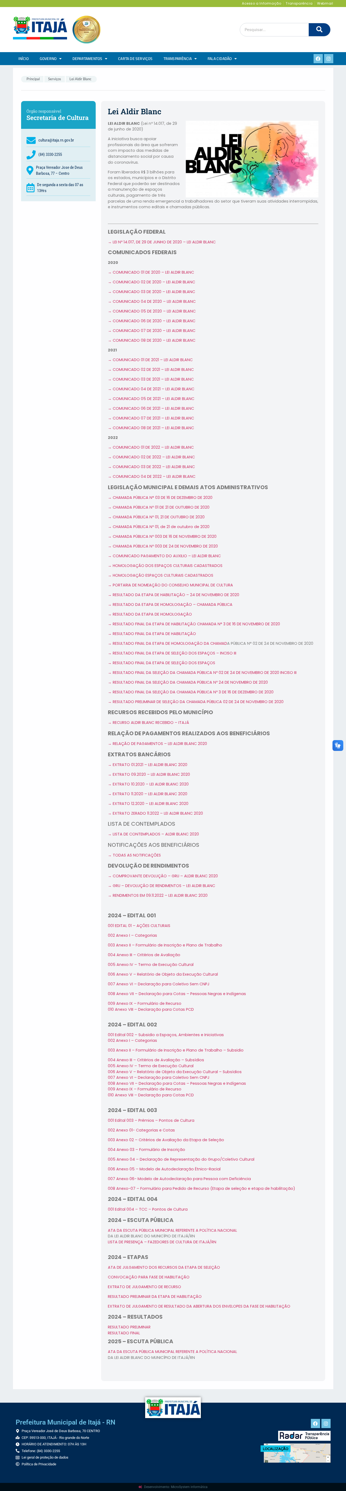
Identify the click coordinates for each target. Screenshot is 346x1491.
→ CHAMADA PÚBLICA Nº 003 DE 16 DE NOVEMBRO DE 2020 (162, 536)
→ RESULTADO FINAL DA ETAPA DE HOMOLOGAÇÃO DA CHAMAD (167, 643)
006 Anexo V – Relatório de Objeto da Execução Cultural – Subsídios (175, 1071)
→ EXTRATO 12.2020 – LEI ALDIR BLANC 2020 (148, 803)
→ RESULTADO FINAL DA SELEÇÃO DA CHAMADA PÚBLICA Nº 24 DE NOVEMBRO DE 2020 (188, 682)
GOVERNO (48, 58)
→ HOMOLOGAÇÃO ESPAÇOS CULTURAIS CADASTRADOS (160, 575)
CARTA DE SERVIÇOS (135, 58)
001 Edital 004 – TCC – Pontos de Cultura (148, 1209)
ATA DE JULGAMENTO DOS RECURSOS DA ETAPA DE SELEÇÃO (164, 1267)
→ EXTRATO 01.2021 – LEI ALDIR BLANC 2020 (147, 764)
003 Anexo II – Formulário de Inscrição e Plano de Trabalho (165, 945)
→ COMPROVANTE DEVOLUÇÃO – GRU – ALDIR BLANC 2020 (163, 876)
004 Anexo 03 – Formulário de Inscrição (146, 1149)
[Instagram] (328, 58)
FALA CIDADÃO (220, 58)
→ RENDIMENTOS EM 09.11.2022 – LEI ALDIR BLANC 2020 (158, 895)
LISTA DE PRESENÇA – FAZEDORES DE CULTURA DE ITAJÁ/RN (162, 1242)
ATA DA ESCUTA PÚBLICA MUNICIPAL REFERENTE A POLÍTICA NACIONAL (172, 1230)
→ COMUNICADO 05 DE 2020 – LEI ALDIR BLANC (152, 311)
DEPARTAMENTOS (87, 58)
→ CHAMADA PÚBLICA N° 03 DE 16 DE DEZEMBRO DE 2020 (160, 497)
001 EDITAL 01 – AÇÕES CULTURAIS (139, 925)
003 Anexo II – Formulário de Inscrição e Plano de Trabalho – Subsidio (176, 1050)
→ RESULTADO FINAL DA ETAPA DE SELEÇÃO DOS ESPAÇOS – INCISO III (172, 653)
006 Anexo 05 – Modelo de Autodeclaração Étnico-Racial (164, 1169)
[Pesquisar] (319, 29)
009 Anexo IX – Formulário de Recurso (144, 1089)
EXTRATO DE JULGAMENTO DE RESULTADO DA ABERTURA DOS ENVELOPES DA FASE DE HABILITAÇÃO (199, 1306)
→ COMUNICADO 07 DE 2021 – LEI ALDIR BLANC (151, 418)
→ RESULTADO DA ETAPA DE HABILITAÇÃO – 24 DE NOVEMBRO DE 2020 (173, 594)
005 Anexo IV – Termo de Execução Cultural (151, 964)
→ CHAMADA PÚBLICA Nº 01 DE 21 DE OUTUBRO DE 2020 (158, 507)
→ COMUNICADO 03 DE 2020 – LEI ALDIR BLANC (151, 291)
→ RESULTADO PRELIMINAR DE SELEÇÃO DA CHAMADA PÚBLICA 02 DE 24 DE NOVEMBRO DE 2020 (196, 701)
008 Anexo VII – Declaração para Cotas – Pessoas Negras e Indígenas (177, 993)
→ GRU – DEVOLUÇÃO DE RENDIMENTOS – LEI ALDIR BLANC (161, 885)
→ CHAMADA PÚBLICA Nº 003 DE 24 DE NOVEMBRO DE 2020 (163, 546)
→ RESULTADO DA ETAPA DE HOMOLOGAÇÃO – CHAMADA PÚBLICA (170, 604)
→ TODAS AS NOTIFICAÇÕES (134, 855)
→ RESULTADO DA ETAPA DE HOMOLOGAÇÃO (150, 614)
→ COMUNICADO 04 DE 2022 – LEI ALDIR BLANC (151, 476)
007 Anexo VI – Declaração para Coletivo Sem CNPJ (158, 984)
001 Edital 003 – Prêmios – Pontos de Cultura (151, 1120)
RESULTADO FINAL (124, 1333)
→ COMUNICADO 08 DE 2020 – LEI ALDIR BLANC (151, 340)
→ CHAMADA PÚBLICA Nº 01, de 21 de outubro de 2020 (158, 526)
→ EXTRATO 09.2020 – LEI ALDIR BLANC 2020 (149, 774)
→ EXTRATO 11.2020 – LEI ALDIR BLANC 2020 (147, 794)
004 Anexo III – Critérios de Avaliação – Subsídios (156, 1060)
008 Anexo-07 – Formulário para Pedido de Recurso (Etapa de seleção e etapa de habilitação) (201, 1188)
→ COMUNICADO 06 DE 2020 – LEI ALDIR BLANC (151, 321)
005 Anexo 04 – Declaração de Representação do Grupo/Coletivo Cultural (181, 1159)
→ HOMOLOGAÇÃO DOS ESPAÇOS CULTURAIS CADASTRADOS (165, 565)
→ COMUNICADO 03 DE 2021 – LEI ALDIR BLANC (151, 379)
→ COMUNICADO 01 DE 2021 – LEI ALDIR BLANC (150, 359)
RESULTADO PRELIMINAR (129, 1327)
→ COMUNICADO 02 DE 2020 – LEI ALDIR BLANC (151, 282)
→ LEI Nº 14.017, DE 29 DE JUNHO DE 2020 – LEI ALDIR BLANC (162, 242)
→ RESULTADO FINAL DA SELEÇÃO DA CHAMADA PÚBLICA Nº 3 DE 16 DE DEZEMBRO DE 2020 (191, 692)
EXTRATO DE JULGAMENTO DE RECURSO (144, 1286)
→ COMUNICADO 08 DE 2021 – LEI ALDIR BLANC (151, 428)
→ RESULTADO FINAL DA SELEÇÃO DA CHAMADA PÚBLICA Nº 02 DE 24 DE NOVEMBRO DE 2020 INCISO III (202, 672)
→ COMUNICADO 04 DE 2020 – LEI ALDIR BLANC (152, 301)
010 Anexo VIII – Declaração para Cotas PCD (151, 1009)
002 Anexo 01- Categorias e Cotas (141, 1130)
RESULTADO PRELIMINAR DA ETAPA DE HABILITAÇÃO (155, 1296)
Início (23, 58)
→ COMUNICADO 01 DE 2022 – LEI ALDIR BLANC (151, 447)
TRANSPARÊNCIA (178, 58)
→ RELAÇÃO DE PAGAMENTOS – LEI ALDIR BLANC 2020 (157, 743)
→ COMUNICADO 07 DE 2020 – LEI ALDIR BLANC (151, 330)
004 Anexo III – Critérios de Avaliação (144, 955)
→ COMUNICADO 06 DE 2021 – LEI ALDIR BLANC (151, 408)
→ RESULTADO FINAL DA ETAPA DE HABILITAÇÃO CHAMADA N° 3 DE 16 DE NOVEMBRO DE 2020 (194, 624)
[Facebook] (318, 58)
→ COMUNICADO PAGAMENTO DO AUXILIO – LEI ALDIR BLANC (164, 556)
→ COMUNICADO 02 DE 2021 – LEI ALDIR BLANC (151, 369)
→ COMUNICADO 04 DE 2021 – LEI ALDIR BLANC (151, 389)
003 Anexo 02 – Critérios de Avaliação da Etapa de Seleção (166, 1140)
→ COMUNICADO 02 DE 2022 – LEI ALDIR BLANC (151, 457)
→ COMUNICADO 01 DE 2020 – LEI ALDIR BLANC (151, 272)
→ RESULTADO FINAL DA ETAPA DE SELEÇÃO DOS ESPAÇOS (161, 663)
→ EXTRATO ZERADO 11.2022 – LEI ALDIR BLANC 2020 (155, 813)
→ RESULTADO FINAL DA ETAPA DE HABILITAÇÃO (152, 633)
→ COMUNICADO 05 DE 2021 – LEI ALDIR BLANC (151, 398)
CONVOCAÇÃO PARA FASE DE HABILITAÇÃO (148, 1277)
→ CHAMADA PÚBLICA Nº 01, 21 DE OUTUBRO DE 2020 (156, 517)
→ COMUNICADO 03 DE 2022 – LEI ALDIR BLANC (151, 466)
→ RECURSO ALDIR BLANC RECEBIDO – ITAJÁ (148, 722)
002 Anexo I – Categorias (132, 935)
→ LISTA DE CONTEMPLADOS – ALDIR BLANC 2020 (153, 834)
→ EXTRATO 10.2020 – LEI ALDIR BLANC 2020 (148, 784)
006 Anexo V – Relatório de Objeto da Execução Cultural (163, 974)
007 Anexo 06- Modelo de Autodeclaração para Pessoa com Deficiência (179, 1178)
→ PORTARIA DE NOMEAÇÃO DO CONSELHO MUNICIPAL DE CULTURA (170, 585)
